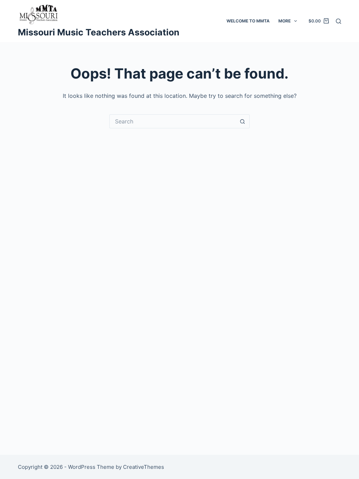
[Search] (338, 21)
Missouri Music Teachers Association (99, 32)
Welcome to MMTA (248, 20)
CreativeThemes (143, 467)
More (284, 20)
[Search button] (243, 121)
